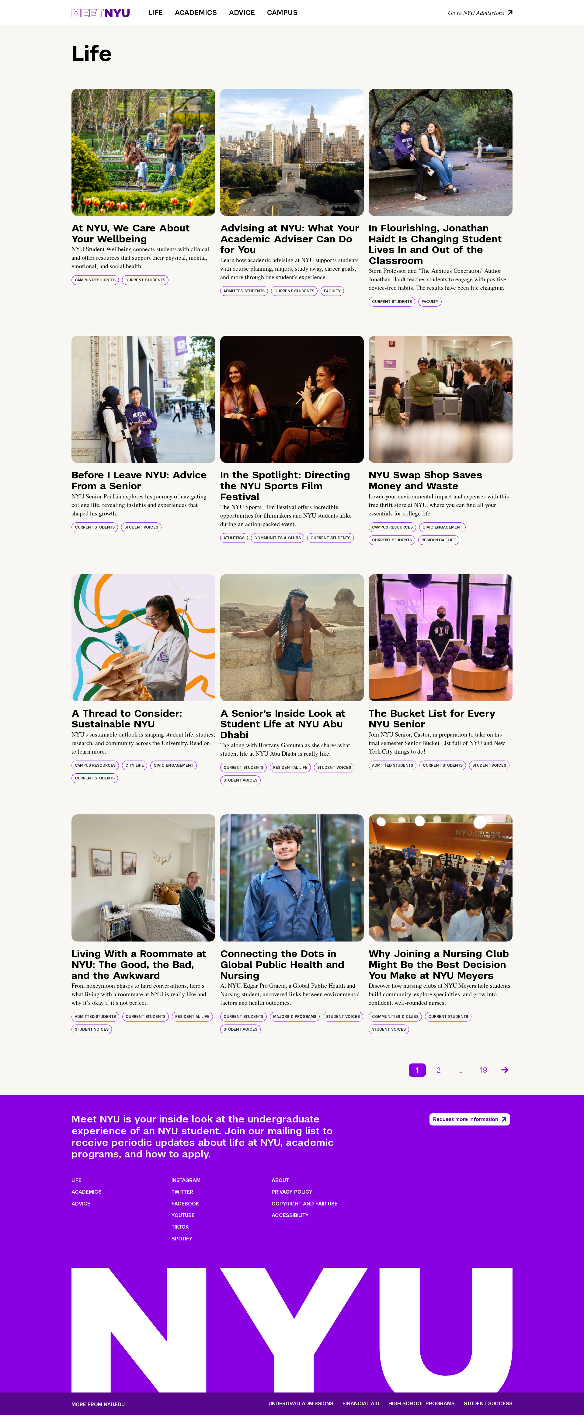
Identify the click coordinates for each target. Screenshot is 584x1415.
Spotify (182, 1239)
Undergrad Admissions (301, 1403)
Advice (242, 12)
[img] (143, 152)
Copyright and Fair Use (305, 1204)
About (280, 1180)
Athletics (234, 538)
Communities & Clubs (277, 538)
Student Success (488, 1403)
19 (484, 1070)
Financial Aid (360, 1403)
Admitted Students (244, 291)
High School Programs (421, 1403)
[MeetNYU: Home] (100, 12)
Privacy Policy (292, 1192)
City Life (134, 765)
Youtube (183, 1215)
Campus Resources (95, 280)
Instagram (186, 1180)
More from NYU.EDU (98, 1404)
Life (155, 12)
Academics (196, 12)
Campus (282, 12)
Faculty (332, 291)
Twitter (182, 1192)
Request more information (465, 1119)
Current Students (145, 280)
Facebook (185, 1204)
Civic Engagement (442, 527)
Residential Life (439, 540)
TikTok (180, 1227)
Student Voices (141, 527)
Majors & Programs (294, 1016)
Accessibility (290, 1215)
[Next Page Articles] (506, 1069)
